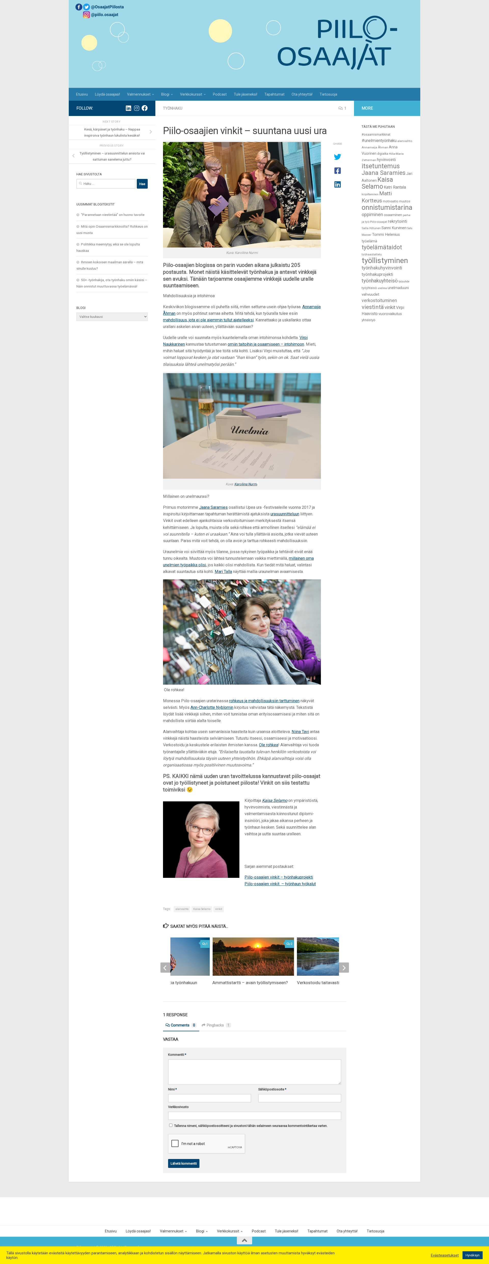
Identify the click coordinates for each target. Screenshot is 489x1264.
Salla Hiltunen (371, 228)
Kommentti (177, 1055)
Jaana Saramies (213, 507)
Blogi (165, 94)
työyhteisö (369, 288)
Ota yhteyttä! (302, 94)
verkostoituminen (379, 300)
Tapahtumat (274, 94)
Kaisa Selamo (201, 909)
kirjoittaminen (370, 194)
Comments (183, 1025)
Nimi (172, 1089)
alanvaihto (181, 909)
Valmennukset (139, 94)
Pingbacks (218, 1025)
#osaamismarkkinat (376, 134)
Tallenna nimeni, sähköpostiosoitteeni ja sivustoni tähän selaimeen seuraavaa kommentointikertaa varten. (251, 1126)
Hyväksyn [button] (473, 1255)
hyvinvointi (386, 159)
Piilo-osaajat (378, 222)
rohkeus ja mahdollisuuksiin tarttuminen (264, 700)
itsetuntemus (381, 166)
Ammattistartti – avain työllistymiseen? (250, 982)
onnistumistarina (387, 207)
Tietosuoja (328, 94)
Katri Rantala (395, 187)
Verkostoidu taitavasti (318, 982)
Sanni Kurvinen (394, 228)
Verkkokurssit (191, 94)
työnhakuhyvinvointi (382, 267)
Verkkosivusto (178, 1107)
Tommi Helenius (386, 234)
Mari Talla (223, 571)
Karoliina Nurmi (245, 484)
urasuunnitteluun (284, 514)
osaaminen (393, 215)
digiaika (382, 153)
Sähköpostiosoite (272, 1089)
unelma (382, 288)
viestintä (373, 307)
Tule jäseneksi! (245, 94)
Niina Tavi (300, 731)
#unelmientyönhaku (379, 140)
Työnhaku (172, 108)
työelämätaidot (382, 247)
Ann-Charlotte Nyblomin (212, 707)
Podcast (220, 94)
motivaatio (390, 201)
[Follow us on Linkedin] (128, 108)
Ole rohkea (268, 744)
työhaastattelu (372, 254)
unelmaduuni (398, 287)
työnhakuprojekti (377, 274)
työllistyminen (385, 260)
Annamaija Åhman (375, 147)
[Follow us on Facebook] (145, 108)
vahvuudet (370, 294)
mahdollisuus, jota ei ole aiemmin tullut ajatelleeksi (208, 320)
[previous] (165, 967)
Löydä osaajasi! (107, 94)
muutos (404, 201)
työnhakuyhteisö (380, 281)
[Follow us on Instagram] (136, 108)
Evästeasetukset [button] (445, 1255)
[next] (344, 967)
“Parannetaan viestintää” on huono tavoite (112, 215)
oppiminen (372, 214)
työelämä (369, 241)
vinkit (218, 909)
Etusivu (82, 94)
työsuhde (404, 281)
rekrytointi (397, 221)
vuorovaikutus (390, 313)
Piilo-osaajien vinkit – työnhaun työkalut (280, 883)
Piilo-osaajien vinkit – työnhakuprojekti (278, 877)
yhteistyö (368, 320)
